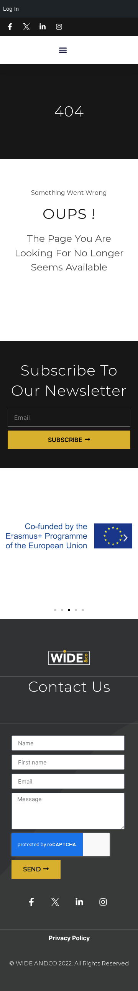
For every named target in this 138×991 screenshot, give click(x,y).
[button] (62, 50)
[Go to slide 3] (69, 610)
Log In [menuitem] (11, 8)
